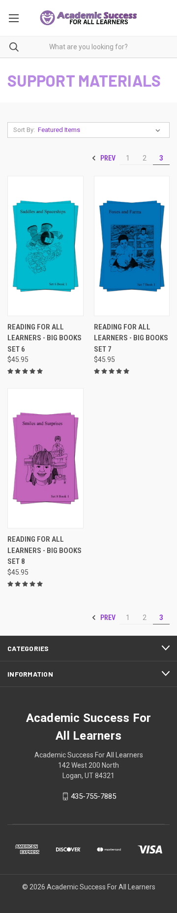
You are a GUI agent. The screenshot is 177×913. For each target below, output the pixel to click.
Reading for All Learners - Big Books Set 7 (131, 338)
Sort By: (24, 129)
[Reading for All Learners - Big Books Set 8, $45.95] (45, 458)
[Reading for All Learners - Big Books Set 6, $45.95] (45, 246)
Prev (107, 158)
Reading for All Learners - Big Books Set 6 (44, 338)
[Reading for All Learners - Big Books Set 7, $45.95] (132, 246)
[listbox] (101, 130)
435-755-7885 (93, 796)
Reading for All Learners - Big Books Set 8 (44, 550)
